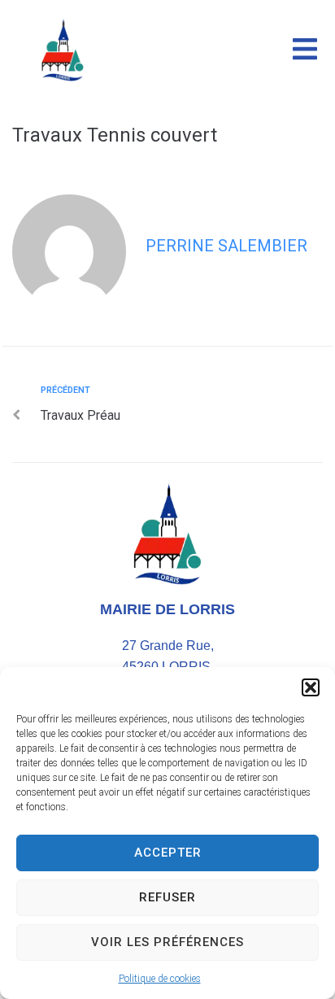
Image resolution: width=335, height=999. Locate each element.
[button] (310, 687)
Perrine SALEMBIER (226, 245)
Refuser (167, 897)
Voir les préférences (167, 942)
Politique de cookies (160, 978)
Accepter (168, 852)
